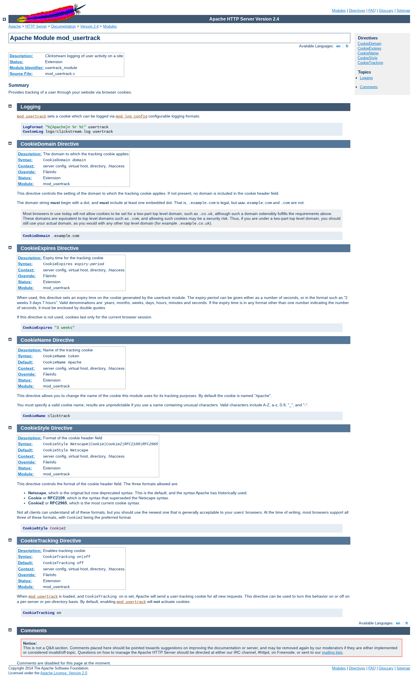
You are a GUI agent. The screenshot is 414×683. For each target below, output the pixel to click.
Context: (26, 166)
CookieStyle (367, 58)
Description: (21, 56)
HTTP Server (36, 26)
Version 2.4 (89, 26)
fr (347, 46)
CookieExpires (369, 48)
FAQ (372, 10)
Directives (357, 10)
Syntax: (25, 160)
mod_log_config (131, 116)
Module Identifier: (27, 67)
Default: (25, 362)
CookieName (368, 53)
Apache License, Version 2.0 (63, 673)
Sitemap (403, 10)
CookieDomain (369, 43)
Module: (26, 183)
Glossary (386, 10)
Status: (16, 61)
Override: (27, 172)
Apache (14, 26)
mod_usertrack (31, 116)
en (338, 46)
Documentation (63, 26)
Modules (339, 10)
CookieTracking (370, 63)
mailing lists (332, 652)
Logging (366, 78)
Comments (369, 87)
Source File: (21, 73)
